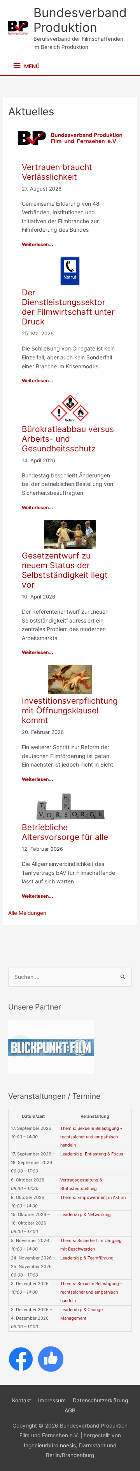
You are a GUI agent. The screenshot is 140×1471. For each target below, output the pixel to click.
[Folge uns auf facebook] (20, 1358)
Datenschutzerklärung (100, 1400)
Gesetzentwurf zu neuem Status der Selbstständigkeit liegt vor (65, 570)
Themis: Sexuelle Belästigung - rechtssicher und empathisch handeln (91, 1137)
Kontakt (21, 1400)
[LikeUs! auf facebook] (50, 1358)
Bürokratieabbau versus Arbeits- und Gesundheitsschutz (68, 438)
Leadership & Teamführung (87, 1258)
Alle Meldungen (27, 913)
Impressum (52, 1400)
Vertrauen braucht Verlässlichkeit (57, 172)
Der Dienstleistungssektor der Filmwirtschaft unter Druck (68, 307)
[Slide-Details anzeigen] (51, 1047)
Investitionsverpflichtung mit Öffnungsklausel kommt (70, 710)
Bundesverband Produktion (80, 20)
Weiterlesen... (37, 244)
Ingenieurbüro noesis (50, 1445)
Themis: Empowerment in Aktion (93, 1197)
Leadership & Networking (85, 1214)
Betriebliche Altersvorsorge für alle (65, 832)
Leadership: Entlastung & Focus (91, 1154)
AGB (70, 1410)
